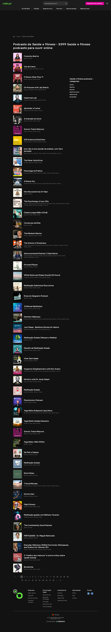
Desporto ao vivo (47, 8)
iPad (73, 595)
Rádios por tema (84, 8)
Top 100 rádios (26, 8)
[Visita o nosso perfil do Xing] (92, 593)
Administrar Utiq (47, 604)
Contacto (60, 593)
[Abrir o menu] (107, 3)
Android (74, 598)
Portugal (56, 614)
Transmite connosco (30, 601)
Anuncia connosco (33, 598)
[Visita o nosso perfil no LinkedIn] (88, 593)
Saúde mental (73, 94)
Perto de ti (59, 8)
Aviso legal (45, 601)
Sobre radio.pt (32, 593)
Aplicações (60, 595)
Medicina (72, 87)
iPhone (74, 593)
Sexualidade (73, 97)
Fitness (72, 84)
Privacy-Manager (47, 606)
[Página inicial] (14, 36)
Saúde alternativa (74, 92)
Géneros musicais (71, 8)
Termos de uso (47, 595)
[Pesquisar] (66, 3)
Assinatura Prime (62, 600)
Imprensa (30, 595)
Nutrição (72, 89)
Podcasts (36, 8)
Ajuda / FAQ (61, 598)
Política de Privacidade (46, 598)
